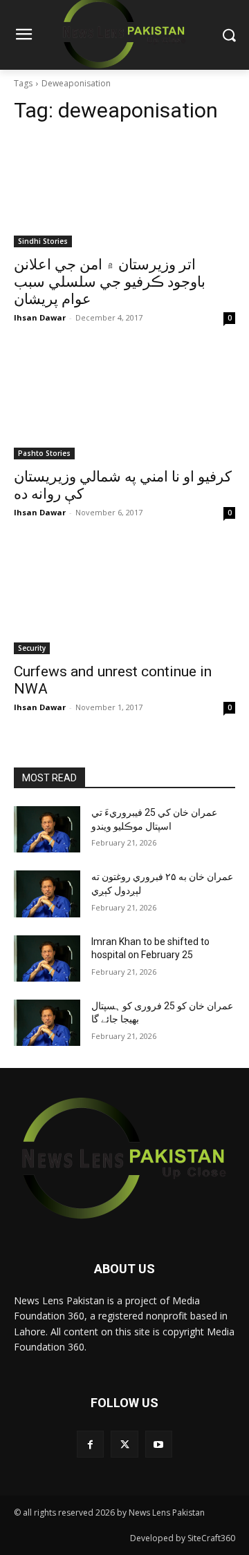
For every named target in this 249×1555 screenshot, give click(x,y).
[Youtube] (158, 1444)
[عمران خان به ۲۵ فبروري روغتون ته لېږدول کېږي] (47, 893)
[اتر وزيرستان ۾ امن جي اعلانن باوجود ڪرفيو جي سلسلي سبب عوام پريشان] (124, 192)
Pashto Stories (44, 453)
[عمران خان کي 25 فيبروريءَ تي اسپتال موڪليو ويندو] (47, 829)
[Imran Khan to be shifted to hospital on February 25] (47, 958)
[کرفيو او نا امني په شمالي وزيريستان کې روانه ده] (124, 404)
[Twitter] (124, 1444)
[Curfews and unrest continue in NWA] (124, 599)
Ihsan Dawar (40, 317)
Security (32, 648)
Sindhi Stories (43, 241)
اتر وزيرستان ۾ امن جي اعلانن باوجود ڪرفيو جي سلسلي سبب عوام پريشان (109, 281)
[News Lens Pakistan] (124, 1158)
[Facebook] (90, 1444)
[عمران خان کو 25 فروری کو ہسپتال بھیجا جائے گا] (47, 1023)
